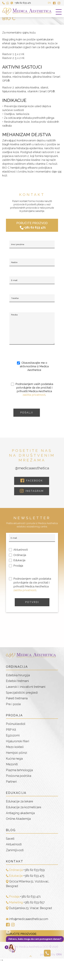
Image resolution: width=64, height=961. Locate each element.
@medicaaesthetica (32, 468)
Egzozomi (13, 735)
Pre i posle (13, 704)
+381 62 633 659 (34, 870)
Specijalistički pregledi (22, 692)
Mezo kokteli (15, 747)
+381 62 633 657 (34, 902)
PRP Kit (11, 729)
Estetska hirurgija (18, 675)
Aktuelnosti (14, 844)
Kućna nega (14, 758)
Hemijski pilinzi (16, 753)
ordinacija (17, 666)
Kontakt (14, 861)
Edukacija (16, 793)
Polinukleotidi (15, 724)
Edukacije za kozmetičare (23, 807)
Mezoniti (12, 764)
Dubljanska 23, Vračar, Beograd (30, 908)
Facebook (34, 480)
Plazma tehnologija (19, 770)
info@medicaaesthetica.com (28, 919)
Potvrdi (32, 602)
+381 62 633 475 (33, 876)
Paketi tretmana (17, 698)
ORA (59, 954)
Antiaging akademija (20, 813)
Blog (11, 830)
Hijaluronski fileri (17, 741)
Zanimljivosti (15, 850)
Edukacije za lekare (19, 801)
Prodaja (14, 715)
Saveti (10, 838)
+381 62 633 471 (23, 2)
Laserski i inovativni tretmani (25, 687)
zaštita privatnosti (34, 394)
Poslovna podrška (18, 776)
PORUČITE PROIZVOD (32, 225)
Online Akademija (18, 819)
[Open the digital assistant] (11, 948)
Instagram (34, 491)
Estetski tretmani (17, 681)
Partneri (11, 781)
